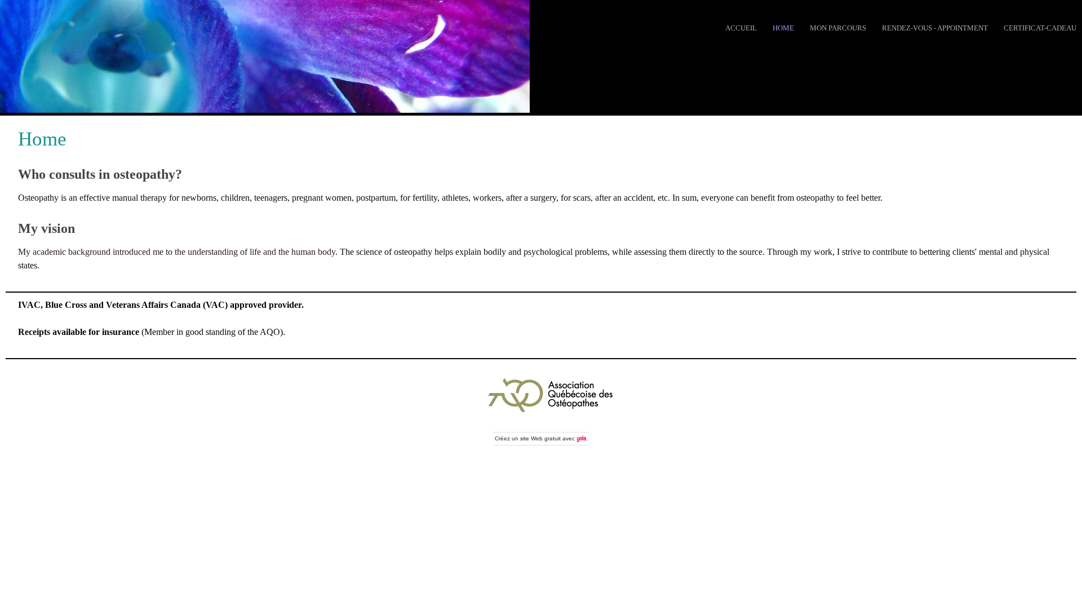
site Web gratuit (540, 438)
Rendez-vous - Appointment (935, 28)
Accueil (741, 28)
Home (783, 28)
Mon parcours (838, 28)
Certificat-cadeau (1040, 28)
